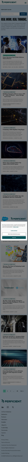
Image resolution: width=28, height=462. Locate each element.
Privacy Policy (15, 226)
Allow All (14, 237)
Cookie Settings (14, 230)
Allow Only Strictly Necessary (14, 233)
